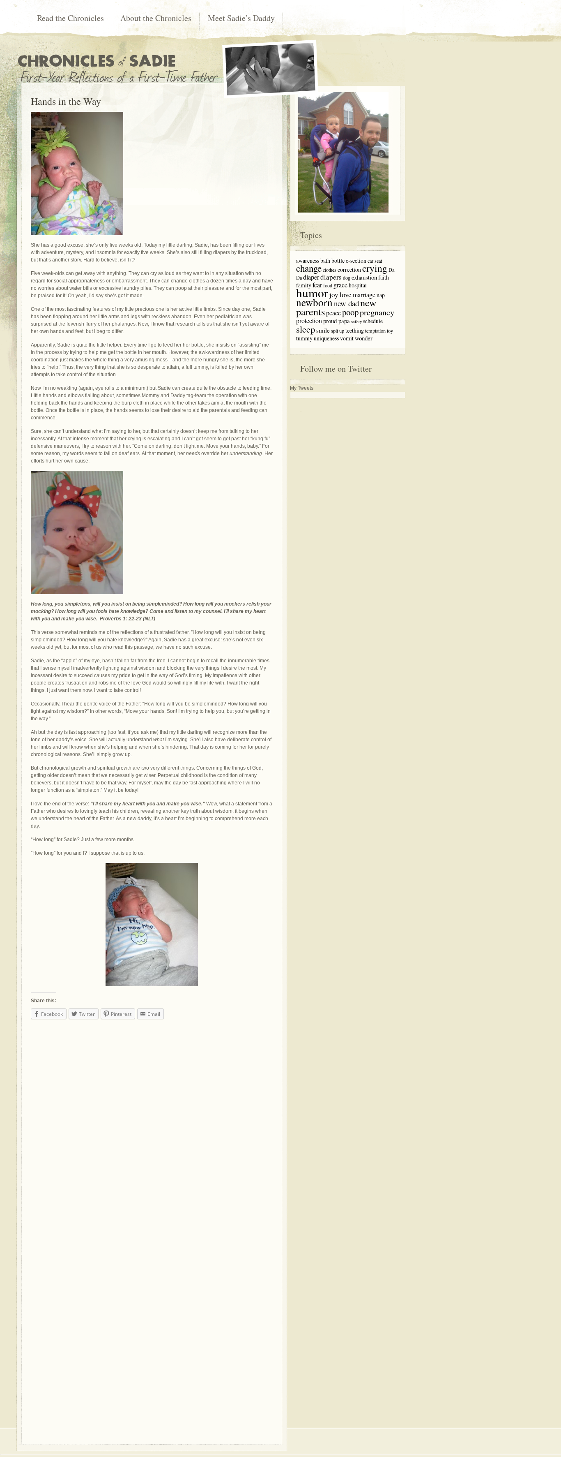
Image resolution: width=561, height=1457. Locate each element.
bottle (338, 260)
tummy (304, 338)
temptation (375, 330)
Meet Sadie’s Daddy (241, 17)
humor (312, 292)
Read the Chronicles (70, 17)
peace (333, 312)
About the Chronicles (155, 17)
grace (340, 284)
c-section (356, 260)
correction (349, 269)
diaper (311, 277)
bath (325, 260)
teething (354, 330)
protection (309, 320)
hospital (358, 285)
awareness (307, 260)
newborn (314, 302)
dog (346, 277)
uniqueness (326, 338)
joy (333, 294)
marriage (364, 294)
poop (350, 312)
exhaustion (364, 277)
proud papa (336, 321)
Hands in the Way (66, 101)
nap (381, 295)
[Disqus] (151, 1127)
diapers (331, 277)
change (309, 268)
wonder (363, 338)
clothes (329, 269)
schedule (373, 321)
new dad (346, 303)
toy (390, 330)
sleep (305, 329)
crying (374, 268)
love (346, 294)
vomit (347, 338)
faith (383, 277)
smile (323, 330)
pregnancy (377, 312)
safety (356, 321)
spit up (337, 330)
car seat (375, 260)
